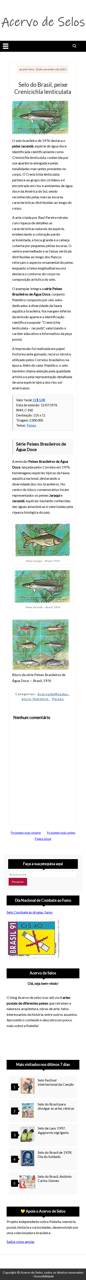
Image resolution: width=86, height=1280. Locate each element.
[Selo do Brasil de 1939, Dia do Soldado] (28, 1158)
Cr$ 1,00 (38, 400)
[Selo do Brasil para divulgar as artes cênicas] (28, 1110)
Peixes (31, 425)
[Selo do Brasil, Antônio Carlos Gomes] (28, 1182)
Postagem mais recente (26, 832)
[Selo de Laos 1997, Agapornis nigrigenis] (28, 1134)
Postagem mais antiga (61, 832)
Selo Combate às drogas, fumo (29, 912)
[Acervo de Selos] (35, 1037)
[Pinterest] (23, 1043)
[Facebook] (46, 1043)
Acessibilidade (44, 1276)
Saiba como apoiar (21, 1241)
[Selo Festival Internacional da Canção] (28, 1086)
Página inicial (43, 839)
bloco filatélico (36, 699)
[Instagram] (12, 1043)
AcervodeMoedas (53, 694)
